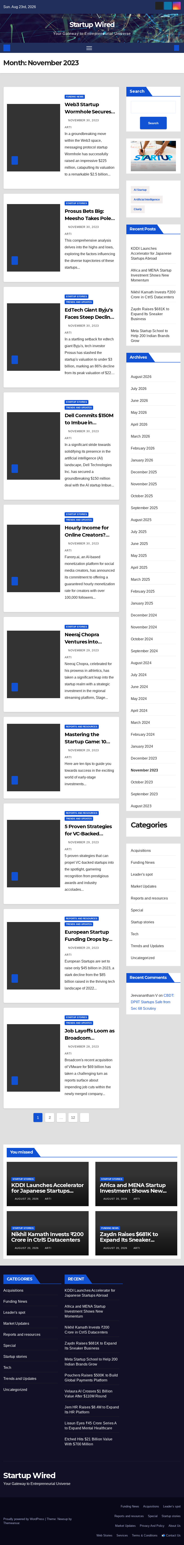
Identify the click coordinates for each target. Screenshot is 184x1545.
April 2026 (139, 424)
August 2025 (141, 520)
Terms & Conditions (145, 1535)
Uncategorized (143, 958)
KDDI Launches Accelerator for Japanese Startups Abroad (151, 253)
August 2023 (141, 806)
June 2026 (139, 401)
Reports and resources (81, 726)
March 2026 (140, 436)
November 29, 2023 (84, 650)
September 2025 (144, 508)
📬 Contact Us (171, 1535)
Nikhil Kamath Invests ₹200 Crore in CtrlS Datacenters (47, 1237)
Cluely (138, 209)
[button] (169, 48)
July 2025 (139, 532)
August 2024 (141, 663)
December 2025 (144, 472)
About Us (175, 1525)
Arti (48, 1198)
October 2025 (142, 496)
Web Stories (104, 1535)
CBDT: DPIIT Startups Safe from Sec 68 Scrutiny (152, 1002)
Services (122, 1535)
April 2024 (139, 711)
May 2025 (139, 556)
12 (73, 1117)
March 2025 (140, 579)
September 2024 (144, 651)
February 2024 (143, 734)
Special (137, 910)
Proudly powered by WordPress (24, 1519)
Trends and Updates (79, 302)
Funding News (74, 96)
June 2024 (139, 687)
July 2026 (139, 389)
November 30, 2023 (84, 120)
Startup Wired (92, 24)
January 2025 (142, 603)
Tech (135, 934)
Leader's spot (142, 874)
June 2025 (139, 544)
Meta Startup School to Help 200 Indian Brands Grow (150, 336)
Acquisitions (141, 850)
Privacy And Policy (152, 1525)
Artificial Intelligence (147, 199)
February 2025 (143, 591)
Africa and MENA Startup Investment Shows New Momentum (151, 275)
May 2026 (139, 412)
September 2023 (144, 794)
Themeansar (11, 1523)
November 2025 (144, 484)
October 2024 (142, 639)
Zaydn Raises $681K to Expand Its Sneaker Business (150, 314)
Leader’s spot (172, 1506)
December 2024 (144, 615)
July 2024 (139, 675)
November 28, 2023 (84, 1046)
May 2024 (139, 699)
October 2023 (142, 782)
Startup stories (76, 203)
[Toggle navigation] (89, 47)
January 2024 (142, 746)
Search (137, 91)
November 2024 (144, 627)
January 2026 (142, 460)
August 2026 (141, 377)
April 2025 (139, 567)
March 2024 (140, 722)
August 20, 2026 (27, 1198)
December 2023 (144, 758)
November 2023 (144, 770)
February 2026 (143, 448)
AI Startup (140, 189)
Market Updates (144, 886)
